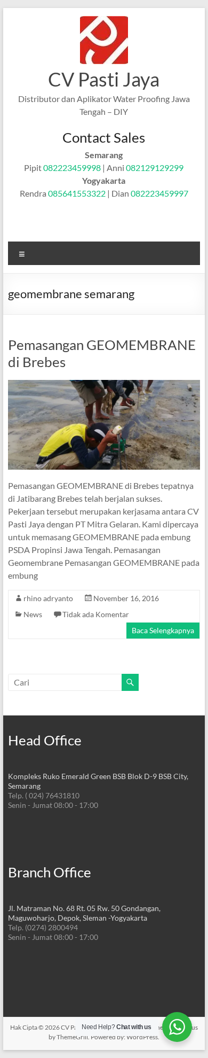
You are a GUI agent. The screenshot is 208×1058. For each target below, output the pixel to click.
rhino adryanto (48, 598)
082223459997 (159, 193)
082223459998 (72, 167)
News (32, 614)
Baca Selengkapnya (163, 630)
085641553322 (77, 193)
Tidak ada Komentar (95, 614)
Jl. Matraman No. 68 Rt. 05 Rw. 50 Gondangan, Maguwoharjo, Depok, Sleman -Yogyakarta (84, 913)
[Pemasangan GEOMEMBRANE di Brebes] (103, 385)
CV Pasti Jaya (103, 79)
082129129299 (154, 167)
